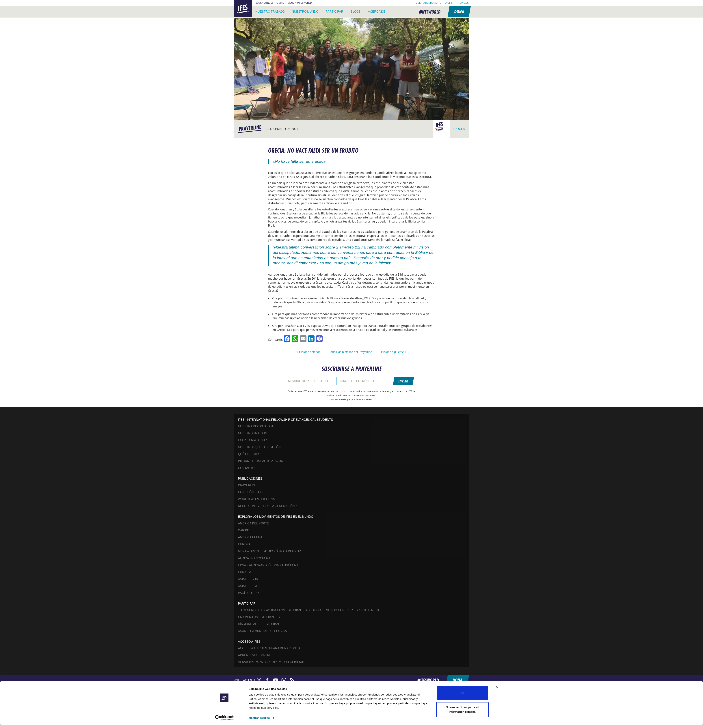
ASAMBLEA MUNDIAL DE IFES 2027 (262, 631)
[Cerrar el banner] (496, 687)
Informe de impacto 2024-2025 (261, 461)
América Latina (250, 537)
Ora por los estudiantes (259, 617)
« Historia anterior (308, 352)
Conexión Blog (250, 492)
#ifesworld (429, 11)
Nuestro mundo (305, 11)
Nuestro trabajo (269, 11)
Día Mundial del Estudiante (260, 624)
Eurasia (244, 572)
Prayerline (247, 485)
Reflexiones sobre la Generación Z (267, 506)
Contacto (246, 468)
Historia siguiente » (393, 352)
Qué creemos (249, 454)
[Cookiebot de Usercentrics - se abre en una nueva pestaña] (224, 718)
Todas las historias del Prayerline (350, 352)
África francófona (254, 558)
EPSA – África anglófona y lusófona (268, 565)
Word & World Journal (257, 499)
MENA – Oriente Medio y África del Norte (271, 551)
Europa (244, 544)
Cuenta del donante (428, 3)
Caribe (243, 530)
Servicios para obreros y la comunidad (271, 662)
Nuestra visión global (256, 426)
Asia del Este (249, 586)
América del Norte (253, 523)
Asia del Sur (248, 579)
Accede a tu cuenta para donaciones (269, 648)
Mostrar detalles (259, 717)
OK (462, 693)
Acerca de (376, 11)
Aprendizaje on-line (254, 655)
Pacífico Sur (248, 593)
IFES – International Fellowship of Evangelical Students (243, 8)
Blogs (356, 11)
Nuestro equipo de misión (259, 447)
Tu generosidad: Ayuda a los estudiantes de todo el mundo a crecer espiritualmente (310, 610)
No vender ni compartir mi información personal (462, 709)
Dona (459, 11)
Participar (334, 11)
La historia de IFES (253, 440)
